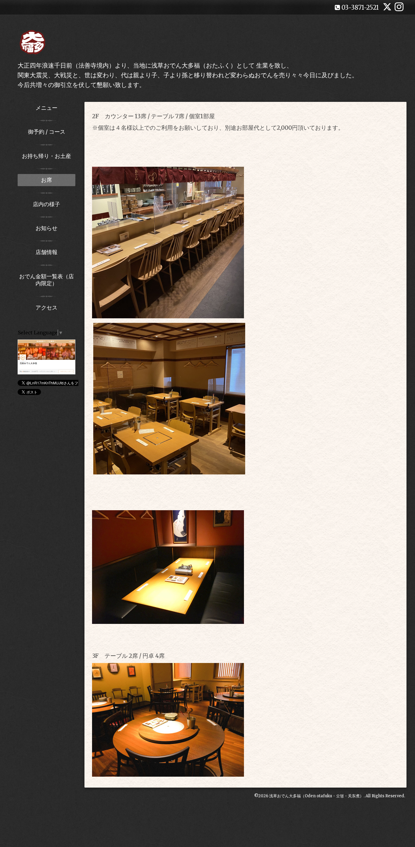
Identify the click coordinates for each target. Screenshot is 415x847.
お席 (46, 179)
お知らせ (46, 228)
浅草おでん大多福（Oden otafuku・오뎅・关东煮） (316, 795)
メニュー (46, 107)
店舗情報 (46, 252)
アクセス (46, 307)
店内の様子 (46, 204)
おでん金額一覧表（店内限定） (46, 280)
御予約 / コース (46, 131)
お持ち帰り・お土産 (46, 155)
